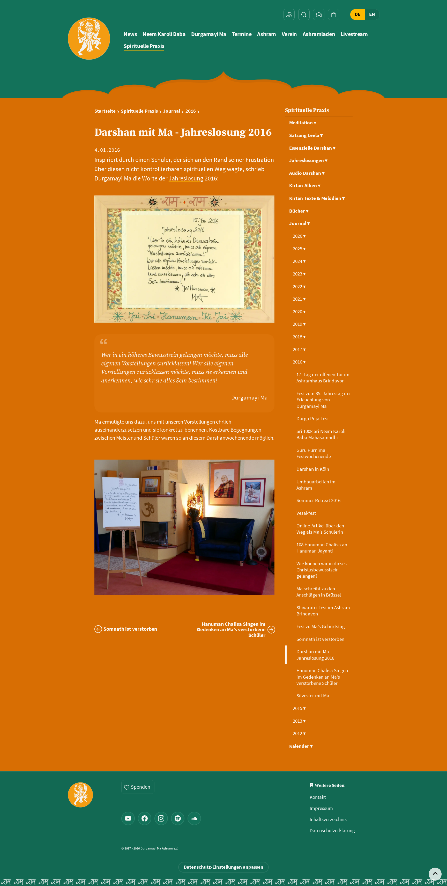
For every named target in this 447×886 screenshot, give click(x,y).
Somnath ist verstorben (320, 639)
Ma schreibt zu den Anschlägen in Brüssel (319, 592)
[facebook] (144, 818)
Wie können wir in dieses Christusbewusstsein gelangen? (321, 570)
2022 (299, 286)
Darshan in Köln (313, 469)
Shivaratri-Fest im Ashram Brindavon (323, 611)
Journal (171, 111)
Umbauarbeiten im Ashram (316, 485)
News (130, 34)
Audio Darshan (307, 173)
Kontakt (318, 797)
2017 (299, 349)
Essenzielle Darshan (312, 148)
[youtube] (128, 818)
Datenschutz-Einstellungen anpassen (223, 867)
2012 (299, 733)
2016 (190, 111)
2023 (299, 274)
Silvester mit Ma (313, 696)
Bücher (299, 211)
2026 (299, 236)
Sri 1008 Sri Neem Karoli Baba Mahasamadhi (321, 434)
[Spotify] (178, 818)
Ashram (266, 34)
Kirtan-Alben (305, 185)
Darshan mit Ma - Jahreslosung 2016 (315, 655)
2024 (299, 261)
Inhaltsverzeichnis (328, 819)
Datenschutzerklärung (332, 830)
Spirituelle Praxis (144, 45)
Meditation (302, 123)
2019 (299, 324)
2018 (299, 337)
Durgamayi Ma (208, 34)
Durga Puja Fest (313, 419)
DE (357, 14)
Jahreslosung (186, 178)
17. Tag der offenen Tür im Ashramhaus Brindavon (322, 378)
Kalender (301, 746)
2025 (299, 249)
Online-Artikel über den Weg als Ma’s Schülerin (320, 529)
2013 (299, 721)
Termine (242, 34)
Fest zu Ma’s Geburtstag (321, 626)
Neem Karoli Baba (164, 34)
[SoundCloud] (194, 818)
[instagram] (161, 818)
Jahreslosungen (308, 160)
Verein (289, 34)
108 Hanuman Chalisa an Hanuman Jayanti (321, 548)
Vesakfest (306, 513)
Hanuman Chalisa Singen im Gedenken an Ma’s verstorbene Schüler (322, 676)
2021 (299, 299)
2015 (299, 708)
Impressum (321, 808)
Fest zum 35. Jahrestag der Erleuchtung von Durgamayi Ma (323, 399)
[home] (89, 38)
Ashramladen (319, 34)
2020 (299, 312)
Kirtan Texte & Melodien (317, 198)
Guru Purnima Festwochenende (314, 453)
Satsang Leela (306, 135)
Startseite (105, 111)
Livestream (354, 34)
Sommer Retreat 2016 (318, 500)
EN (372, 14)
